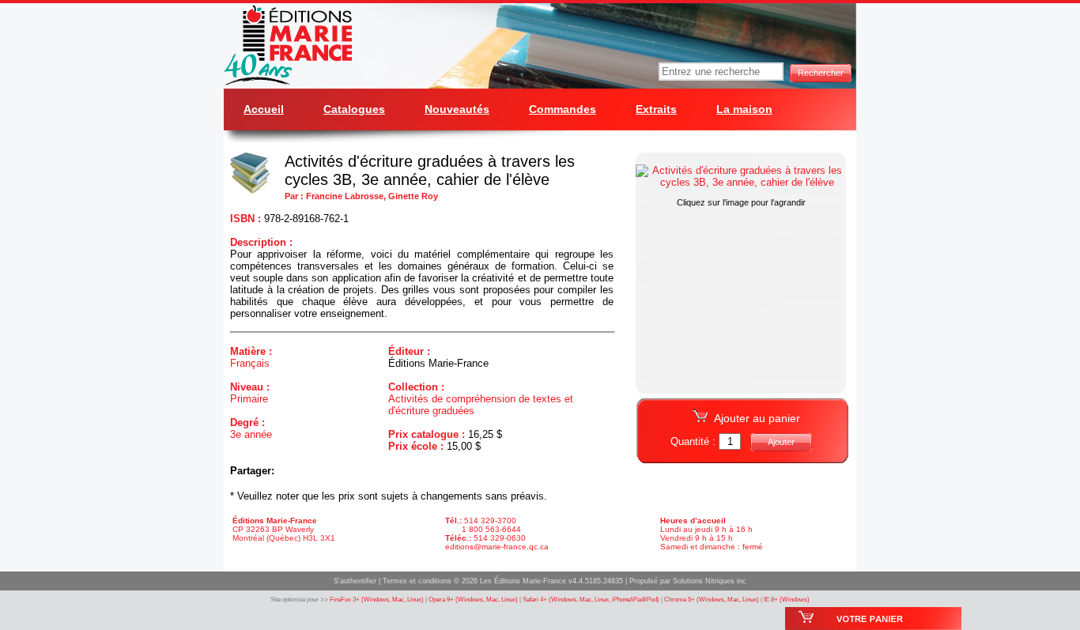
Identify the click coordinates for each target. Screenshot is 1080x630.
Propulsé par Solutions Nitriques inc (687, 581)
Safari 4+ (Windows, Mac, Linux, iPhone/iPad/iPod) (591, 599)
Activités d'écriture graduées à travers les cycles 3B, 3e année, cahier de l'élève (430, 170)
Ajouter (781, 442)
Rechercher (821, 72)
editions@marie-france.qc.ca (497, 546)
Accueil (264, 109)
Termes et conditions (417, 581)
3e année (251, 434)
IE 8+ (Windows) (787, 599)
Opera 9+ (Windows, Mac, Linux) (473, 599)
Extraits (656, 109)
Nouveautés (457, 109)
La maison (744, 109)
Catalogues (354, 109)
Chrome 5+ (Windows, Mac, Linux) (711, 599)
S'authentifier (355, 581)
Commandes (562, 109)
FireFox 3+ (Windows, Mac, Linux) (377, 599)
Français (250, 363)
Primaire (249, 399)
